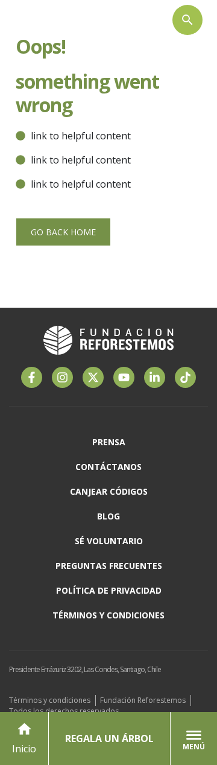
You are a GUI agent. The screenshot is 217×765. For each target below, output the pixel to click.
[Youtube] (123, 377)
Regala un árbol (109, 738)
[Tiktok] (185, 377)
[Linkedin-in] (154, 377)
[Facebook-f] (31, 377)
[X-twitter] (93, 377)
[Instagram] (62, 377)
